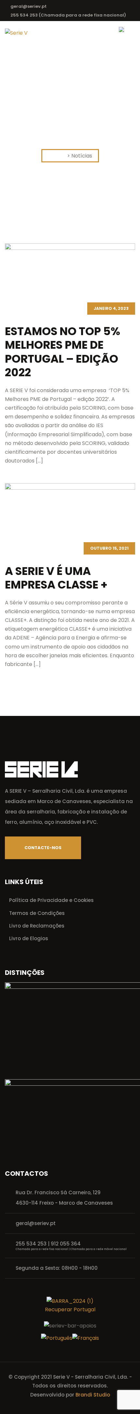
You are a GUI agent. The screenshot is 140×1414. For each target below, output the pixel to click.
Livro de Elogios (28, 938)
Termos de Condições (37, 913)
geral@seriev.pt (28, 6)
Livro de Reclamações (36, 925)
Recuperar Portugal (70, 1309)
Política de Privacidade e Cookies (51, 900)
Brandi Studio (93, 1394)
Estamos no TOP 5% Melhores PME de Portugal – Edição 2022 (62, 351)
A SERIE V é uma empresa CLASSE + (56, 578)
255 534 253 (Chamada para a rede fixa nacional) (68, 15)
